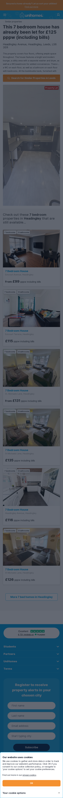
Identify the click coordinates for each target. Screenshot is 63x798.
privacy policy (29, 775)
